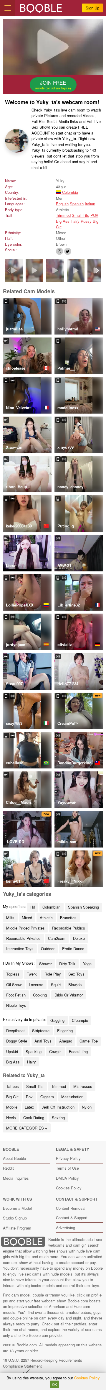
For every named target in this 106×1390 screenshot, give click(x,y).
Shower (45, 963)
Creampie (80, 1020)
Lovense (36, 984)
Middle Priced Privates (25, 928)
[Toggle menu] (7, 8)
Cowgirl (55, 1051)
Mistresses (82, 1086)
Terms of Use (67, 1168)
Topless (12, 974)
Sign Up (92, 8)
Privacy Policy (68, 1158)
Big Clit (12, 1096)
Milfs (10, 917)
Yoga (87, 963)
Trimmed (63, 215)
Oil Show (13, 984)
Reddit (8, 1168)
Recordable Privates (23, 938)
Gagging (57, 1020)
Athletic (46, 917)
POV (94, 215)
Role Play (52, 974)
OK (54, 1384)
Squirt (56, 984)
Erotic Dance (73, 948)
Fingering (65, 1030)
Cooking (40, 995)
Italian (90, 203)
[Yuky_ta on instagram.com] (59, 251)
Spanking (34, 1051)
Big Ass (62, 221)
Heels (11, 1117)
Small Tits (80, 215)
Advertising (65, 1227)
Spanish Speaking (83, 907)
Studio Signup (15, 1218)
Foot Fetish (16, 995)
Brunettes (68, 917)
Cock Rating (33, 1117)
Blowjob (75, 984)
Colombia (69, 192)
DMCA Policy (67, 1178)
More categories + (26, 1128)
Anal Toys (43, 1041)
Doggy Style (16, 1041)
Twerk (32, 974)
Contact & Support (71, 1217)
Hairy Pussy (81, 221)
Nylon (87, 1107)
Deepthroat (15, 1030)
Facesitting (78, 1051)
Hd (32, 907)
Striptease (40, 1030)
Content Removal (70, 1208)
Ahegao (65, 1041)
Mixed (27, 917)
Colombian (51, 907)
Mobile (11, 1107)
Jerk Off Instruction (58, 1107)
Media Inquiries (16, 1178)
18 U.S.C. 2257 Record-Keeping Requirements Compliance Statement (42, 1363)
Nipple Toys (16, 1005)
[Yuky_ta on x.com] (67, 251)
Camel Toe (89, 1041)
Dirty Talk (67, 963)
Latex (29, 1107)
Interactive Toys (20, 948)
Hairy (31, 1062)
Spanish (77, 203)
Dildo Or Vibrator (68, 995)
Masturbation (72, 1096)
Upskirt (12, 1051)
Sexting (58, 1117)
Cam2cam (56, 938)
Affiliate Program (17, 1228)
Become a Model (17, 1208)
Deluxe (79, 938)
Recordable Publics (68, 928)
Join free (51, 85)
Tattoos (12, 1086)
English (62, 203)
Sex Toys (76, 974)
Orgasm (47, 1096)
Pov (29, 1096)
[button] (97, 270)
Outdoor (47, 948)
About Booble (14, 1158)
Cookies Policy (69, 1188)
